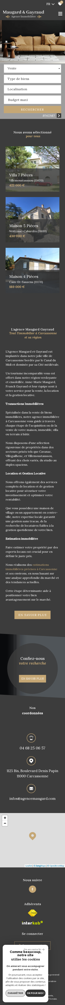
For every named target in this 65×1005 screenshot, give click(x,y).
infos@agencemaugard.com (32, 798)
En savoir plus (32, 678)
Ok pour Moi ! (35, 993)
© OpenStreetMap (55, 866)
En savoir (32, 615)
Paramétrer (15, 993)
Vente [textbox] (12, 68)
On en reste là (32, 949)
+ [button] (5, 818)
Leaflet (28, 866)
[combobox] (32, 68)
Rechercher (32, 109)
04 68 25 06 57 (32, 748)
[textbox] (32, 78)
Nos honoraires (48, 981)
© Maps (40, 866)
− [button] (5, 823)
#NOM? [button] (48, 115)
